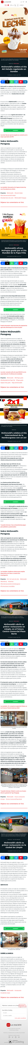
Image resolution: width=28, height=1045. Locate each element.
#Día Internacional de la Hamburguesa (10, 584)
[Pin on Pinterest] (20, 81)
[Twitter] (13, 1037)
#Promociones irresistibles (8, 586)
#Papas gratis (19, 380)
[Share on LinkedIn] (25, 81)
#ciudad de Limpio (5, 993)
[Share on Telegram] (16, 81)
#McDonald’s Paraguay (20, 198)
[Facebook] (9, 1037)
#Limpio (3, 799)
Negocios (11, 63)
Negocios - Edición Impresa (14, 839)
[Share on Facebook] (3, 81)
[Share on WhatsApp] (12, 81)
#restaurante (18, 990)
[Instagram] (16, 1037)
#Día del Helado (19, 193)
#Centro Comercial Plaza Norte (14, 799)
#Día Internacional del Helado (8, 195)
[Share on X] (7, 81)
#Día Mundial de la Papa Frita (8, 380)
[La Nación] (6, 2)
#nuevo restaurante (20, 796)
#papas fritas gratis (6, 382)
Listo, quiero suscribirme (20, 1018)
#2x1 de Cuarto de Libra (13, 579)
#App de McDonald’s (17, 382)
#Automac (11, 581)
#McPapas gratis (19, 377)
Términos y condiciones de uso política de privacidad (14, 1032)
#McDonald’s (10, 193)
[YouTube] (19, 1037)
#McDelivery (4, 581)
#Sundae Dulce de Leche (7, 198)
